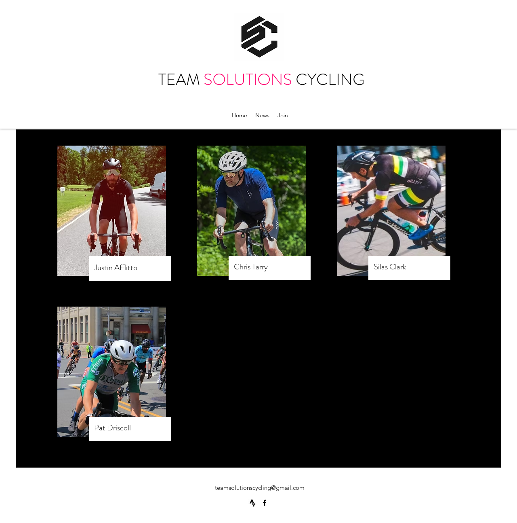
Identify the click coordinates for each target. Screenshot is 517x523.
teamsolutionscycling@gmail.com (260, 487)
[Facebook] (265, 503)
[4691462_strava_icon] (252, 503)
